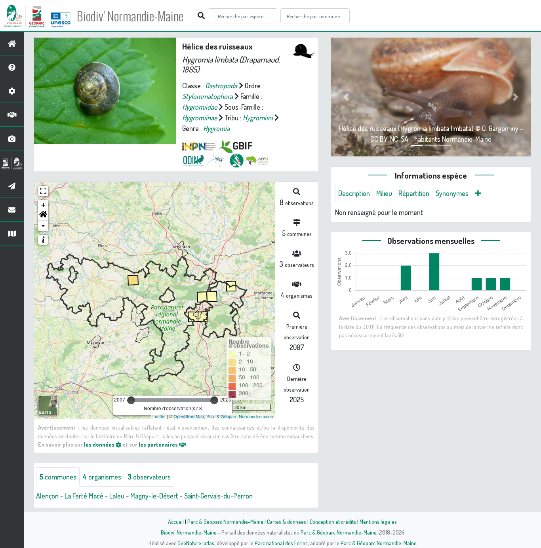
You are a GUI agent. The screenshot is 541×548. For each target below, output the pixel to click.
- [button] (43, 225)
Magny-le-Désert (154, 495)
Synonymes (452, 193)
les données (100, 444)
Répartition (413, 193)
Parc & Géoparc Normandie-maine (239, 416)
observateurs (149, 476)
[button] (43, 215)
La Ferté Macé (84, 495)
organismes (102, 476)
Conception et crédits (333, 521)
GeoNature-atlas (195, 542)
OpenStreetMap (188, 416)
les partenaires (159, 444)
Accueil (176, 521)
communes (57, 476)
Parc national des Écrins (281, 542)
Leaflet (159, 416)
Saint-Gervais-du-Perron (218, 495)
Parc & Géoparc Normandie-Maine (225, 521)
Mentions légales (378, 521)
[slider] (131, 400)
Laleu (116, 495)
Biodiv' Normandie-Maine (130, 16)
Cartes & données (286, 521)
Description (354, 193)
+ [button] (43, 205)
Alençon (47, 495)
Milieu (384, 193)
